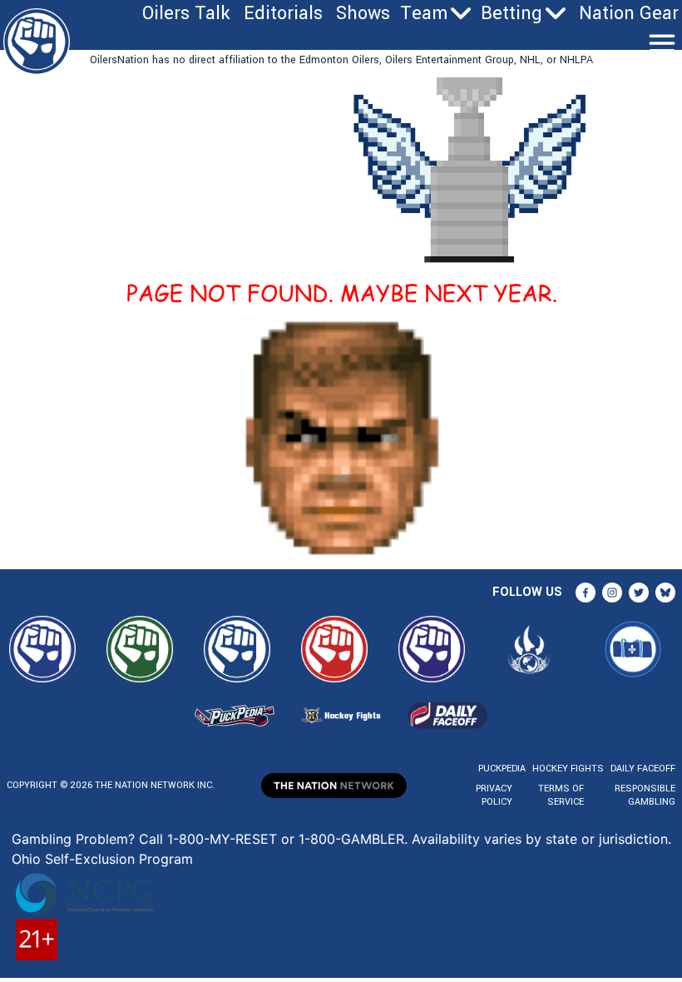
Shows (363, 13)
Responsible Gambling (645, 795)
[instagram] (612, 593)
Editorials (283, 13)
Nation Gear (629, 13)
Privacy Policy (494, 795)
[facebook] (586, 593)
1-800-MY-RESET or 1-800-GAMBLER (285, 839)
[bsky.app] (665, 593)
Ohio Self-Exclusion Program (102, 859)
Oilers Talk (186, 13)
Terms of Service (561, 795)
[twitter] (639, 593)
